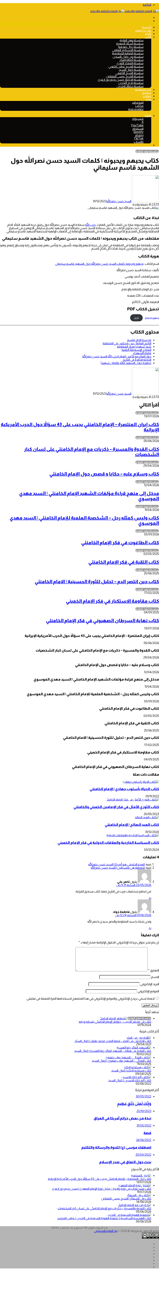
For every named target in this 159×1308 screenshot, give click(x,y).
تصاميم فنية (135, 109)
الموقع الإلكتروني (148, 991)
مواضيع (146, 92)
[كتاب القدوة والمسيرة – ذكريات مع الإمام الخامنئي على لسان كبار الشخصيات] (134, 1205)
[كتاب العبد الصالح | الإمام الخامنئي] (146, 817)
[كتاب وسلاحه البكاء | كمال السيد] (137, 1067)
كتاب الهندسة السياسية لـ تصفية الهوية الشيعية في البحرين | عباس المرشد (104, 1218)
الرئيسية (146, 27)
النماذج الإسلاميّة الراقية (136, 349)
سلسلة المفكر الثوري (130, 63)
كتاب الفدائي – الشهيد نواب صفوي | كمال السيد (121, 1060)
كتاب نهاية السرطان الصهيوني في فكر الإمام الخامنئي (102, 620)
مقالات (147, 96)
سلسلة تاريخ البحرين (130, 83)
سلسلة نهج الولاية (131, 40)
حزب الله (90, 224)
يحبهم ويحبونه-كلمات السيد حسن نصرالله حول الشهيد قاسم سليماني (99, 263)
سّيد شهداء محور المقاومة (134, 346)
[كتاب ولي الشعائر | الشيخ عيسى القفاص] (139, 1195)
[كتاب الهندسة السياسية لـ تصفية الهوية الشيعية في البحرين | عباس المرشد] (129, 1215)
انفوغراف (137, 102)
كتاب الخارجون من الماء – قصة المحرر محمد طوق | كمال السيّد (112, 1041)
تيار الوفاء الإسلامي (106, 1231)
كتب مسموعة (143, 89)
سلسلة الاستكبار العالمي (127, 50)
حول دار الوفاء (143, 30)
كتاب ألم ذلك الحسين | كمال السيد (129, 1080)
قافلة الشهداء (142, 353)
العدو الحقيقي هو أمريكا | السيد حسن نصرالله (116, 864)
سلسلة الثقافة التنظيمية (127, 53)
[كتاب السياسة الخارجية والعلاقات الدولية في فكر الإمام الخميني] (132, 835)
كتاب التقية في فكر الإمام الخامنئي (123, 562)
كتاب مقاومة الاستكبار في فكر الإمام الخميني (112, 601)
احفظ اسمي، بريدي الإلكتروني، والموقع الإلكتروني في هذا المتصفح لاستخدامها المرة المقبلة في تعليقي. (90, 998)
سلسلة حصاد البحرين (130, 86)
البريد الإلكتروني (149, 984)
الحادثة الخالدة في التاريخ (137, 359)
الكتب (148, 37)
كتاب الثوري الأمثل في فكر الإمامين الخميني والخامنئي (116, 807)
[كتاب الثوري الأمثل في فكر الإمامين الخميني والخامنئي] (132, 799)
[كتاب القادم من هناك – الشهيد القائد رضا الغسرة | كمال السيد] (134, 1047)
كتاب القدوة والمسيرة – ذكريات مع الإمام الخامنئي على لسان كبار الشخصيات (104, 1208)
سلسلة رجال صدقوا (130, 46)
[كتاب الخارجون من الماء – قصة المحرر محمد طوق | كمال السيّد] (139, 1037)
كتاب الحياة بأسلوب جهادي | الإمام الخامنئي (124, 789)
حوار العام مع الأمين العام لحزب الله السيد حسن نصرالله (116, 356)
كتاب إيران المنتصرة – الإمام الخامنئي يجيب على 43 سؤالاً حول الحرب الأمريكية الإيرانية (99, 1178)
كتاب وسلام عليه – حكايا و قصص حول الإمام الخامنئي (104, 473)
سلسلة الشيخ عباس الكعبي (125, 66)
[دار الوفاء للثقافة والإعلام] (124, 11)
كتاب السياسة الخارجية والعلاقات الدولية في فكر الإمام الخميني (108, 843)
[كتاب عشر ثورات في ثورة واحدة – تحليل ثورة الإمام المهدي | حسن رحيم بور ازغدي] (134, 1185)
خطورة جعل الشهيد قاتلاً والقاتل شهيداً (126, 363)
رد (150, 897)
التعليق (153, 970)
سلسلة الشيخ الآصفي (129, 73)
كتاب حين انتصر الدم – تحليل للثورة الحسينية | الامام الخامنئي (97, 581)
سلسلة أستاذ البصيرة (129, 43)
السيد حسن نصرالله (118, 201)
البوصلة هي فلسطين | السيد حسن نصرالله (118, 867)
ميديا (148, 99)
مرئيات (139, 106)
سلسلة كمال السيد (131, 69)
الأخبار (148, 33)
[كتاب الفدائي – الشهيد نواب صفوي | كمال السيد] (128, 1057)
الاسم (155, 977)
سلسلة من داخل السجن (128, 56)
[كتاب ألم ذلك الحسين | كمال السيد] (136, 1077)
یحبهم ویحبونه (152, 317)
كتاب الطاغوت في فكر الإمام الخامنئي (120, 542)
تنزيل (136, 317)
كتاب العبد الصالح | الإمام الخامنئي (132, 825)
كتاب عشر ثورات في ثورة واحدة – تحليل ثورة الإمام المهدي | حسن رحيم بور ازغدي (101, 1188)
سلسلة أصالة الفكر (131, 60)
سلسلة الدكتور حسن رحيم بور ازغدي (120, 79)
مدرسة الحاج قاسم (139, 340)
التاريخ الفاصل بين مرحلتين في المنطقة (127, 343)
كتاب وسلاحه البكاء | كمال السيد (131, 1070)
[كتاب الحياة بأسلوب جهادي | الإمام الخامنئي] (140, 781)
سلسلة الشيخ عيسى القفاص (124, 76)
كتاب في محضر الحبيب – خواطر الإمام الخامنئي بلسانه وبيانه (115, 1021)
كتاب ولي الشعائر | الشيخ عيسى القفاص (126, 1198)
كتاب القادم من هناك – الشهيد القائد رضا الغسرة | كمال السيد (112, 1050)
